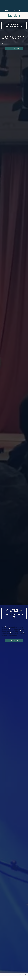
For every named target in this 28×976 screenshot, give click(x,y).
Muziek (6, 10)
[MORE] (23, 10)
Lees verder (11, 49)
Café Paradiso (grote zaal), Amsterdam (14, 613)
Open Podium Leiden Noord (14, 25)
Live (11, 10)
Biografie (17, 10)
